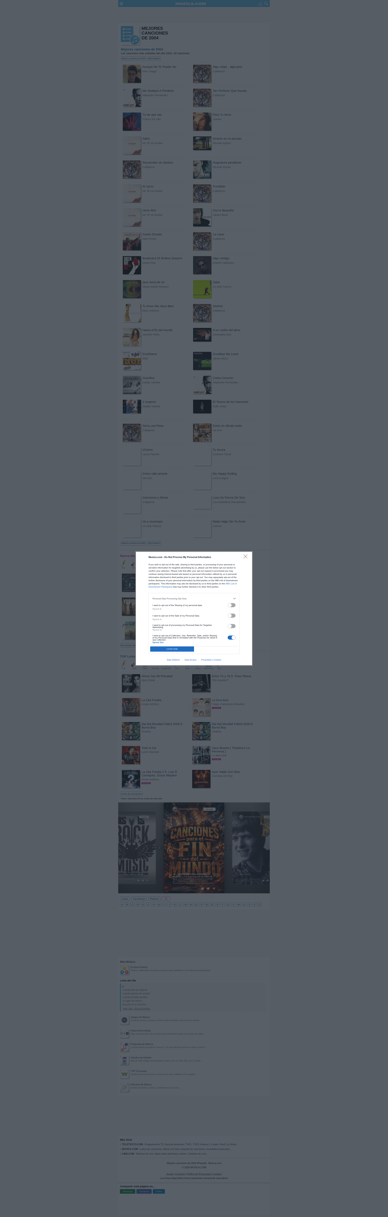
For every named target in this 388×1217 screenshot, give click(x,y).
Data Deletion (173, 660)
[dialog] (194, 608)
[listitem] (194, 598)
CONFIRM (172, 649)
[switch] (232, 605)
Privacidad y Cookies (211, 660)
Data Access (190, 660)
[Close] (246, 557)
